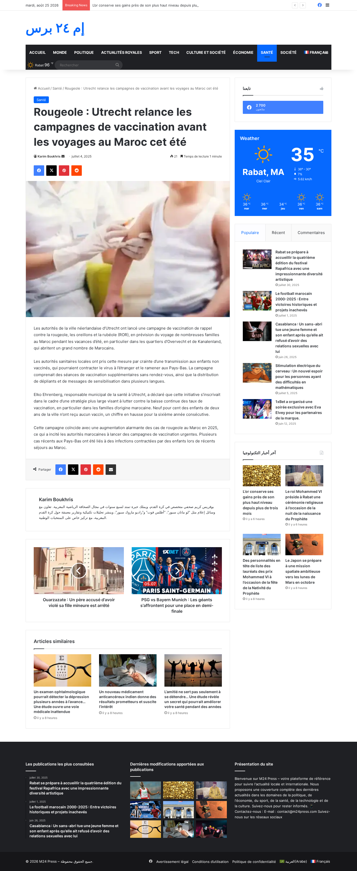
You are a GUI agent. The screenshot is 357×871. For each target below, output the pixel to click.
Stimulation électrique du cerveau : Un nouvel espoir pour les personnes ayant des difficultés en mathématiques (299, 376)
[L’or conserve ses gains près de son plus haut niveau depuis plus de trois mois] (262, 476)
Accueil (37, 52)
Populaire (250, 232)
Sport (155, 52)
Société (288, 52)
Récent (278, 232)
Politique (84, 52)
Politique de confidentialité (254, 862)
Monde (60, 52)
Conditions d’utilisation (210, 862)
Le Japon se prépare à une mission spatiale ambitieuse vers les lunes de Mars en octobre (303, 571)
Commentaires (311, 232)
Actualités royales (121, 52)
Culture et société (206, 52)
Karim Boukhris (49, 156)
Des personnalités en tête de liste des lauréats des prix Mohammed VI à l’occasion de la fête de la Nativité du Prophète (261, 576)
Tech (174, 52)
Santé (267, 52)
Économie (243, 52)
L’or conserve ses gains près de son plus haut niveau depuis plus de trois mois (157, 5)
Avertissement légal (172, 862)
